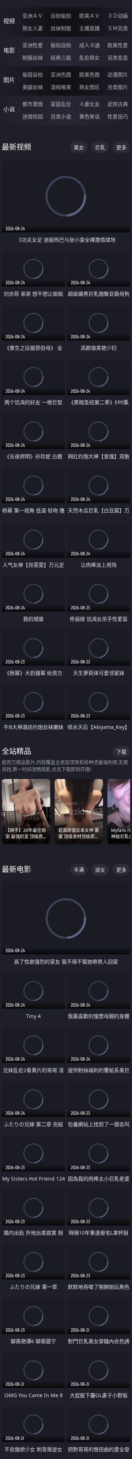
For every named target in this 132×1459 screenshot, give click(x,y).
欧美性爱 (117, 45)
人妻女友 (89, 103)
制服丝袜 (32, 57)
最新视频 (16, 147)
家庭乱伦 (61, 103)
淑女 (100, 869)
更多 (121, 147)
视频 (9, 21)
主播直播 (89, 28)
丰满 (79, 869)
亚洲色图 (61, 74)
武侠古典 (117, 103)
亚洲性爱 (32, 45)
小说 (9, 109)
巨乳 (100, 147)
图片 (9, 80)
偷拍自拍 (61, 45)
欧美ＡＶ (89, 15)
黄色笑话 (89, 116)
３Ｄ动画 (117, 15)
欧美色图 (89, 74)
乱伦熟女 (89, 57)
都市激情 (32, 103)
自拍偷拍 (61, 15)
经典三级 (61, 57)
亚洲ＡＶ (32, 15)
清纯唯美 (61, 86)
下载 (121, 751)
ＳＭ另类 (117, 28)
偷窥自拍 (32, 74)
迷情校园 (32, 116)
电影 (9, 50)
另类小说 (61, 116)
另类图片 (117, 86)
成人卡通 (89, 45)
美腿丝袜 (32, 86)
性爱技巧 (117, 116)
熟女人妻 (32, 28)
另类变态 (117, 57)
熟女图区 (89, 86)
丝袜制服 (61, 28)
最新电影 (16, 869)
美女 (79, 147)
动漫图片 (117, 74)
